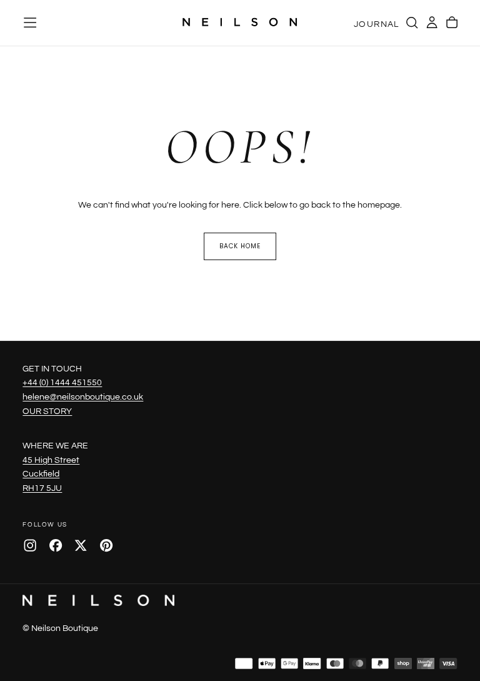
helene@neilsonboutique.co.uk (82, 396)
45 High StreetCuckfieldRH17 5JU (50, 474)
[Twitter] (80, 545)
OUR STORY (47, 411)
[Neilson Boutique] (98, 600)
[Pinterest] (106, 545)
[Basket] (451, 23)
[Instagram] (30, 545)
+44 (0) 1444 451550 (62, 382)
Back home (240, 246)
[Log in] (431, 23)
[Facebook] (55, 545)
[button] (30, 22)
